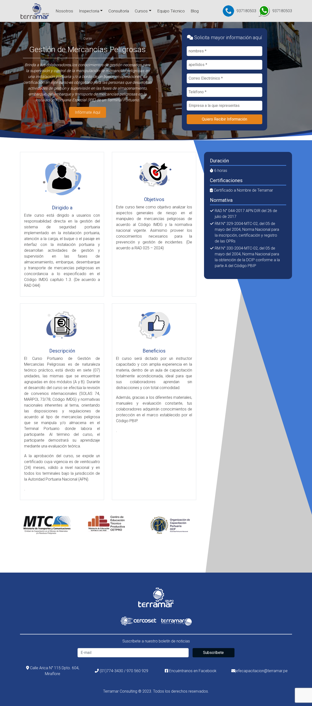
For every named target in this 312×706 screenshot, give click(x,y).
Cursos (141, 11)
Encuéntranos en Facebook (192, 671)
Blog (195, 11)
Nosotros (64, 11)
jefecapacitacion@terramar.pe (261, 671)
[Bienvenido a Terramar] (34, 11)
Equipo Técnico (171, 11)
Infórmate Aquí (87, 112)
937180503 (246, 11)
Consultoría (118, 11)
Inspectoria (89, 11)
